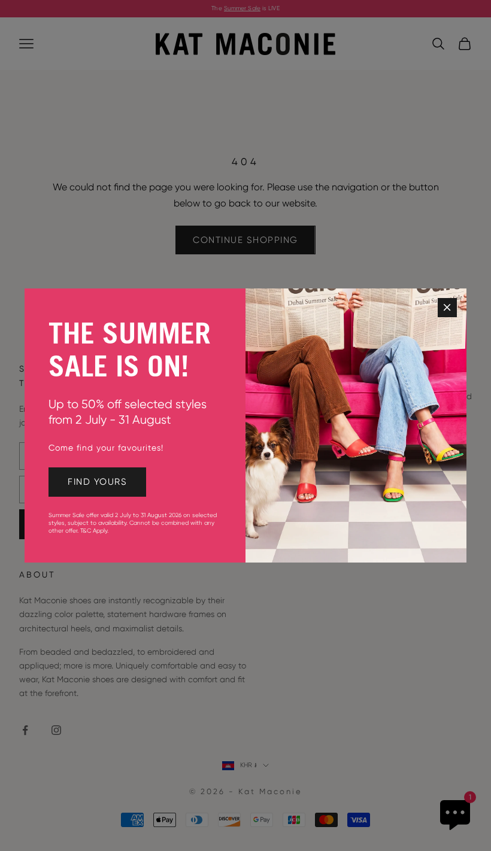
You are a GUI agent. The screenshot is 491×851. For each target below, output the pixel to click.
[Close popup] (447, 307)
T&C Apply (93, 530)
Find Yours (97, 481)
